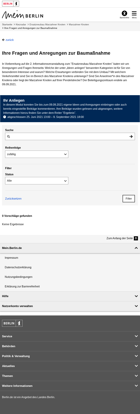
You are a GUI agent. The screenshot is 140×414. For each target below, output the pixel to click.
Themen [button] (7, 376)
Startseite (7, 24)
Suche (9, 130)
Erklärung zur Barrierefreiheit (22, 286)
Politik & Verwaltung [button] (16, 356)
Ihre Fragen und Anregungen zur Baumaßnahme (30, 28)
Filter (129, 198)
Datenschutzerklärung (18, 267)
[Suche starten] (131, 136)
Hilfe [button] (5, 296)
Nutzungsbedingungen (18, 276)
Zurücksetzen (13, 198)
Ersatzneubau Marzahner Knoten (47, 24)
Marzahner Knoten (79, 24)
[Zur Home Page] (22, 14)
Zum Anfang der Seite (120, 238)
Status (9, 174)
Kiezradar (21, 24)
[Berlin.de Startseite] (12, 323)
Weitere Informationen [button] (17, 386)
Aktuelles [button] (8, 366)
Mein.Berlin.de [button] (12, 248)
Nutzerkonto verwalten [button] (17, 306)
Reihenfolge (13, 147)
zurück (10, 39)
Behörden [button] (8, 346)
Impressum (11, 257)
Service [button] (7, 336)
